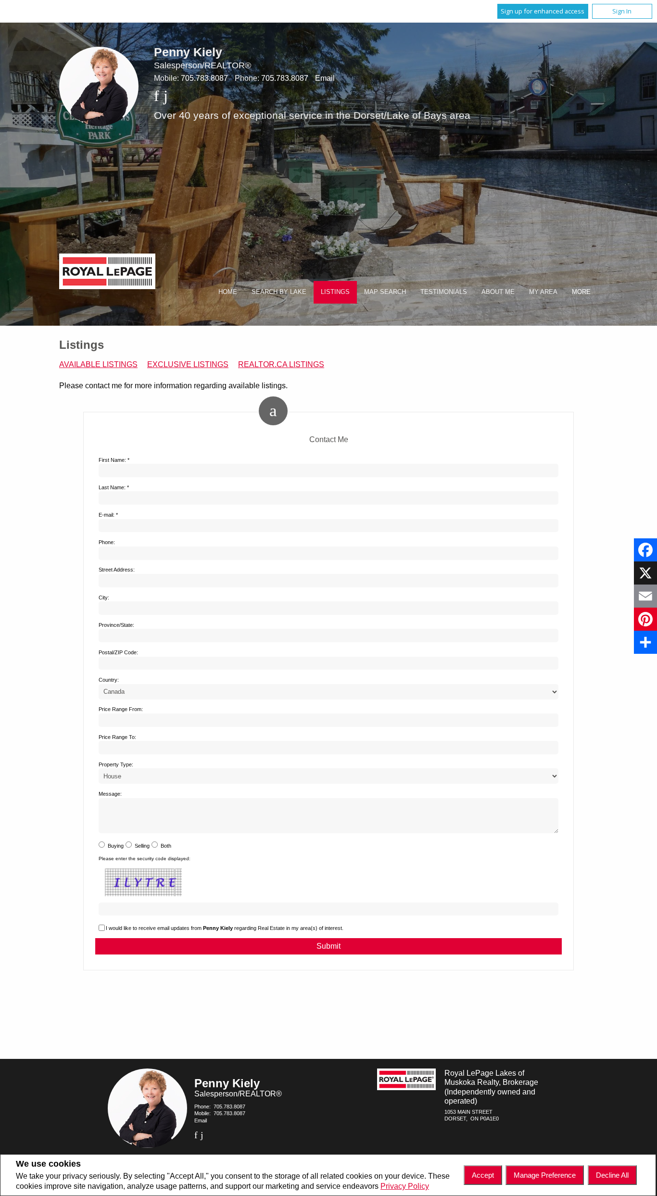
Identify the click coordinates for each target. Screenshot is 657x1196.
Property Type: (116, 764)
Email (325, 78)
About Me (498, 291)
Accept (483, 1175)
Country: (109, 680)
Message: (110, 794)
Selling (142, 846)
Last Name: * (114, 487)
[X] (645, 573)
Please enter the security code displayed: (144, 858)
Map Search (385, 291)
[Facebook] (645, 549)
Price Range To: (117, 737)
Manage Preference (545, 1175)
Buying (116, 846)
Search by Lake (279, 291)
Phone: (107, 542)
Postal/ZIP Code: (118, 652)
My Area (543, 291)
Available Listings (98, 364)
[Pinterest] (645, 619)
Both (166, 846)
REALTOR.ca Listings (281, 364)
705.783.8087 (204, 78)
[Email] (645, 596)
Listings (335, 291)
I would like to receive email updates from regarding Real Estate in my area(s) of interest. (224, 928)
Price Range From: (121, 709)
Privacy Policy (404, 1186)
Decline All (612, 1175)
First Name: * (114, 460)
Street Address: (117, 570)
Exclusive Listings (187, 364)
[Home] (107, 273)
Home (227, 291)
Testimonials (443, 291)
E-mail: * (108, 515)
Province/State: (116, 625)
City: (104, 597)
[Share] (645, 642)
